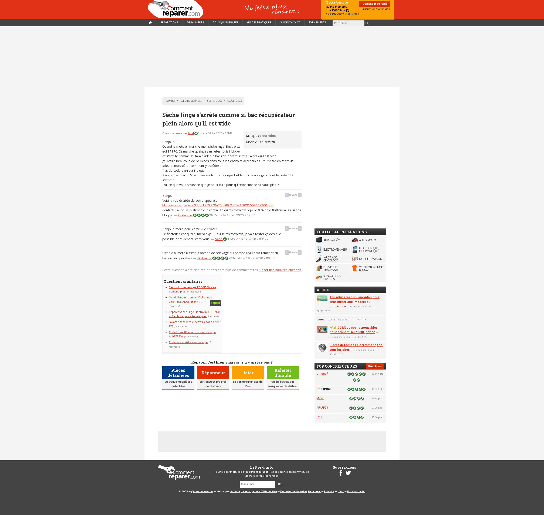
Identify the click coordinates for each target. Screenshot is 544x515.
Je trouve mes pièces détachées (178, 384)
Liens (320, 319)
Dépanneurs (195, 22)
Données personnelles (293, 491)
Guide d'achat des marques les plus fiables (282, 384)
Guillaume (185, 215)
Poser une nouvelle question (280, 270)
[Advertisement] (272, 56)
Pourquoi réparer (225, 22)
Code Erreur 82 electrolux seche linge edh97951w (192, 334)
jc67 (319, 417)
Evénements (317, 22)
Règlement (314, 491)
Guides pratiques (259, 22)
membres (336, 7)
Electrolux (268, 135)
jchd (319, 389)
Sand (191, 133)
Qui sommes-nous (202, 491)
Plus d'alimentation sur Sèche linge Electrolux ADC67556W (190, 299)
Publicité (329, 491)
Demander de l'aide (374, 4)
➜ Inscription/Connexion (374, 9)
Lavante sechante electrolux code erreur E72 (194, 324)
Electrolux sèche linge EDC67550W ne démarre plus (192, 289)
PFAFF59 (322, 407)
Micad (320, 398)
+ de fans (336, 10)
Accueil (177, 9)
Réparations (169, 22)
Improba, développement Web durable (253, 491)
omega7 (322, 373)
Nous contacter (356, 491)
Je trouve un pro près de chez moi (213, 384)
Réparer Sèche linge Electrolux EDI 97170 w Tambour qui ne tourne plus (194, 314)
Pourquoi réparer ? (361, 306)
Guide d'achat (290, 22)
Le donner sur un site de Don (248, 384)
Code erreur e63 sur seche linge (188, 342)
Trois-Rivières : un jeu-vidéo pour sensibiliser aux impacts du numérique (355, 301)
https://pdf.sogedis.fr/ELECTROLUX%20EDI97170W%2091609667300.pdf (217, 205)
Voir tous (375, 366)
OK (279, 484)
